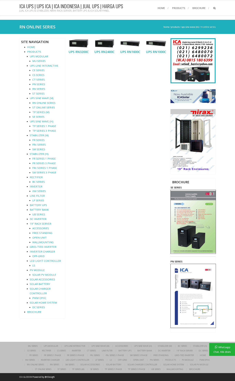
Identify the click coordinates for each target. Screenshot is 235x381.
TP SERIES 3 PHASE (44, 130)
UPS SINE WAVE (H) (41, 121)
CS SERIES (38, 75)
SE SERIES (38, 116)
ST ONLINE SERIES (43, 107)
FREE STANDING (42, 233)
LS (33, 265)
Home (166, 26)
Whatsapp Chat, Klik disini (222, 349)
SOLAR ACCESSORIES (42, 279)
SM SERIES (38, 149)
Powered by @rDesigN (44, 376)
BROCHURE (198, 8)
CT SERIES (38, 79)
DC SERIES (38, 307)
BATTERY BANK (39, 209)
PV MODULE (37, 270)
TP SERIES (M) (41, 112)
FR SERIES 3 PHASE (44, 163)
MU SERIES (39, 61)
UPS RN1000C (156, 52)
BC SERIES (38, 181)
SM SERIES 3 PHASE (44, 172)
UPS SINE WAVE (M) (190, 26)
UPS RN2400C (104, 52)
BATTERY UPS (38, 205)
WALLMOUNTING (43, 242)
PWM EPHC (39, 298)
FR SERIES (38, 140)
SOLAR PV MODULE (44, 274)
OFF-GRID (38, 256)
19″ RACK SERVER (40, 223)
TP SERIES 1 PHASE (44, 126)
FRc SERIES (39, 144)
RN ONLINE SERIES (43, 102)
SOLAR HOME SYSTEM (43, 302)
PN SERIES (38, 84)
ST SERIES (38, 93)
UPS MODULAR (39, 56)
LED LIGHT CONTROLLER (45, 260)
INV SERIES (39, 191)
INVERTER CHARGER (42, 251)
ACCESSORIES (40, 228)
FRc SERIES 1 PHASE (44, 168)
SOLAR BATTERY (40, 284)
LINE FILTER (37, 195)
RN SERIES (38, 89)
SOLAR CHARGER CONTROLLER (142, 365)
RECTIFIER (36, 177)
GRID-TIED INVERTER (43, 246)
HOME (161, 8)
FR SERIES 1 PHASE (44, 158)
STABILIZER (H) (39, 154)
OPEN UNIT (39, 237)
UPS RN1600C (130, 52)
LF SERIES (38, 200)
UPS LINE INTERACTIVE (44, 65)
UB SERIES (38, 214)
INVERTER (36, 186)
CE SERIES (38, 70)
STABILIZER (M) (39, 135)
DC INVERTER (38, 219)
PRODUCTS (178, 8)
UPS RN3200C (78, 52)
